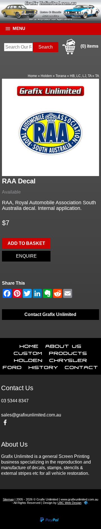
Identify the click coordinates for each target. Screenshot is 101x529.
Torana (61, 76)
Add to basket (26, 243)
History (43, 366)
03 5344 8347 (15, 400)
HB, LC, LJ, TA (80, 76)
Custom (28, 352)
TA (97, 76)
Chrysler (68, 359)
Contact (81, 366)
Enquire (26, 256)
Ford (12, 366)
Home (32, 76)
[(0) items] (79, 53)
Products (68, 352)
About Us (63, 345)
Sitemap (8, 499)
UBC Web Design (69, 502)
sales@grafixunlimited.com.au (31, 414)
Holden (46, 76)
